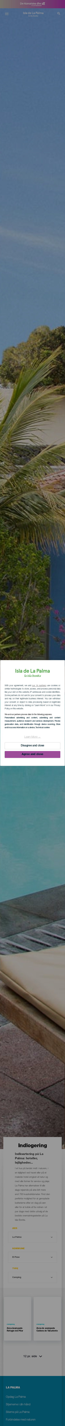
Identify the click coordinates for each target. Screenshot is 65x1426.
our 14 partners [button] (39, 686)
